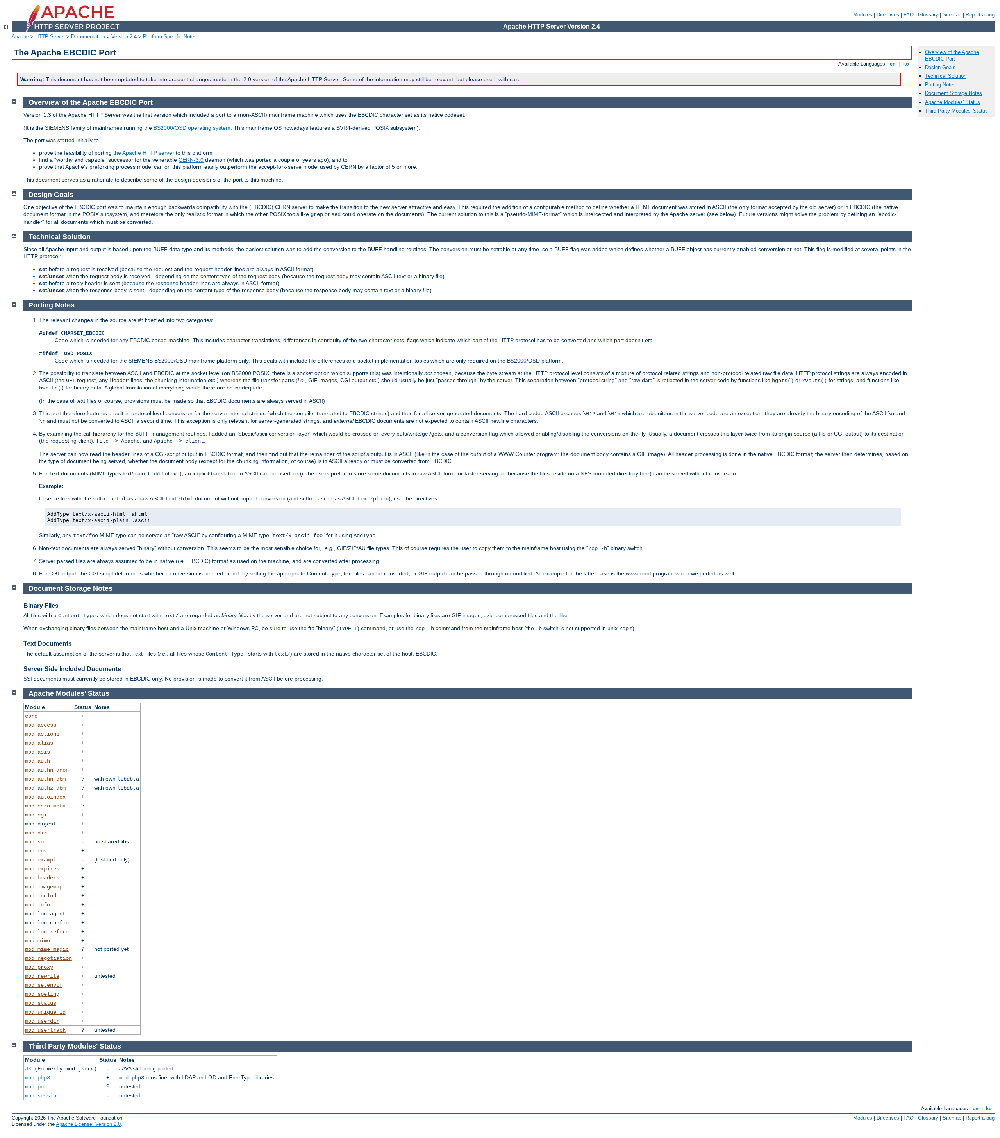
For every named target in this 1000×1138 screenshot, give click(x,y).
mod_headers (42, 878)
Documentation (88, 36)
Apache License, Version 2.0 (88, 1124)
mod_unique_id (45, 1012)
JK (28, 1069)
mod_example (42, 860)
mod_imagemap (43, 887)
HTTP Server (50, 36)
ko (906, 64)
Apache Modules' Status (952, 102)
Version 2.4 (124, 36)
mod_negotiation (48, 958)
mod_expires (42, 869)
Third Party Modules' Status (956, 111)
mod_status (40, 1003)
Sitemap (952, 15)
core (31, 716)
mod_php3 (37, 1078)
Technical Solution (945, 76)
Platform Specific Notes (170, 36)
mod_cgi (36, 815)
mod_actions (42, 734)
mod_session (42, 1096)
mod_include (42, 896)
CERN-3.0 (191, 160)
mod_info (37, 905)
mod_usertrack (45, 1030)
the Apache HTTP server (143, 153)
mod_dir (36, 833)
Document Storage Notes (953, 93)
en (892, 64)
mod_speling (42, 994)
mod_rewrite (42, 976)
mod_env (36, 851)
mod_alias (39, 743)
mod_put (36, 1087)
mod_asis (37, 752)
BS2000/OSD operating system (192, 128)
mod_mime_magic (47, 949)
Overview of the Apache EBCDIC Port (952, 55)
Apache (20, 36)
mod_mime (37, 941)
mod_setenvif (43, 985)
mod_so (34, 842)
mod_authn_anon (47, 770)
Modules (862, 15)
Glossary (928, 15)
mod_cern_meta (45, 806)
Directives (888, 15)
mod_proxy (39, 967)
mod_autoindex (45, 797)
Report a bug (980, 15)
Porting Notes (940, 85)
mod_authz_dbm (45, 788)
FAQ (909, 15)
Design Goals (940, 67)
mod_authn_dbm (45, 779)
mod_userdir (42, 1021)
